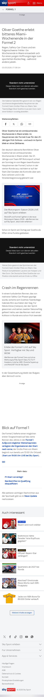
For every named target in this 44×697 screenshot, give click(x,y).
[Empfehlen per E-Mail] (29, 124)
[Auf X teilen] (13, 124)
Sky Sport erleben (11, 644)
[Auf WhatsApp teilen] (21, 124)
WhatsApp (32, 636)
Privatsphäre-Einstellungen (13, 680)
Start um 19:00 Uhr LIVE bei (20, 455)
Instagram (21, 636)
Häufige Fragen (8, 663)
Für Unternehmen (11, 650)
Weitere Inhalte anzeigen (22, 613)
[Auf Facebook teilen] (5, 124)
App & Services (9, 656)
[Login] (28, 3)
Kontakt (5, 677)
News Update (30, 496)
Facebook (10, 636)
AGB (3, 670)
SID (3, 462)
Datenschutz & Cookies (11, 674)
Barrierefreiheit (8, 684)
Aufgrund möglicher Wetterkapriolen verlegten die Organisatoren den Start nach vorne (20, 446)
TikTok (15, 636)
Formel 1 (11, 9)
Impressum (6, 667)
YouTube (26, 636)
